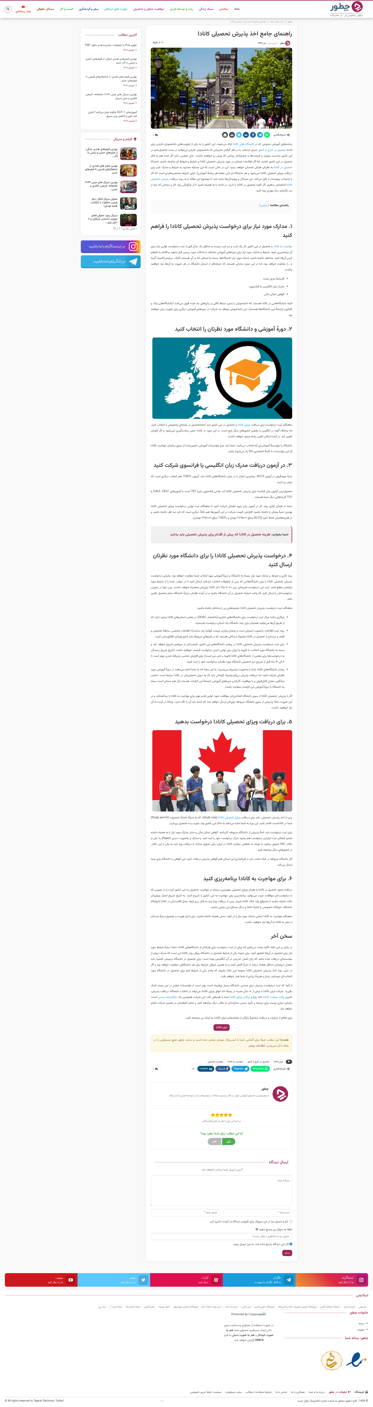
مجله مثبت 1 (116, 1307)
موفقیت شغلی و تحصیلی (148, 9)
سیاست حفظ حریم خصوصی (205, 1392)
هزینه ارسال (349, 1307)
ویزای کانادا (244, 425)
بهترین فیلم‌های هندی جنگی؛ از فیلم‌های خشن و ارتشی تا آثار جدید (111, 61)
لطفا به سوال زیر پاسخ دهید (275, 1229)
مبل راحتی (246, 1307)
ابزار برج (102, 1307)
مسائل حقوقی (45, 9)
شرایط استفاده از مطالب (259, 1392)
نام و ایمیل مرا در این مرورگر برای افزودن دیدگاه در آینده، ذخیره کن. (249, 1221)
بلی (229, 1141)
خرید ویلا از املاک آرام (211, 1307)
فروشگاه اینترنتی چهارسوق (186, 1307)
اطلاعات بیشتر (256, 1046)
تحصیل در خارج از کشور (272, 150)
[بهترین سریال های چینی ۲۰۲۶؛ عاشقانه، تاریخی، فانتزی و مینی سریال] (128, 187)
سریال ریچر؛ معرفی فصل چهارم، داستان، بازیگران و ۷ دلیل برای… (103, 219)
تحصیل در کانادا (283, 167)
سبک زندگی (206, 9)
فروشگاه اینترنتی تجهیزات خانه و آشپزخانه (297, 1307)
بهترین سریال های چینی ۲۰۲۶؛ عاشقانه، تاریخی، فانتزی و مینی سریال (111, 96)
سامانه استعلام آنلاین (330, 1307)
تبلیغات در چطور (338, 1392)
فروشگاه (359, 1392)
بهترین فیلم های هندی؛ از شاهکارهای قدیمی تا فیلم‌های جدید (111, 79)
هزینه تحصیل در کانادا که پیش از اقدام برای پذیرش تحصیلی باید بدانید (220, 534)
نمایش (264, 205)
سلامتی (223, 9)
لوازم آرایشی (149, 1307)
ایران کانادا (221, 1027)
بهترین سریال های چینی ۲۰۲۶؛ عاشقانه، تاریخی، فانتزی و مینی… (101, 186)
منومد (360, 1330)
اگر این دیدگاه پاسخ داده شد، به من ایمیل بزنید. (261, 1244)
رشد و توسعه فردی (181, 9)
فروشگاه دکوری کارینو (264, 1307)
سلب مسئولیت (233, 1392)
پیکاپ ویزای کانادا (240, 997)
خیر (214, 1141)
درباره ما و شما (317, 1392)
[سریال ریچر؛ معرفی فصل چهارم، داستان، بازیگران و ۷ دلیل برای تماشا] (128, 220)
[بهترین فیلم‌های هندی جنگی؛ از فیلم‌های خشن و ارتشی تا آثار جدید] (128, 154)
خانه (237, 9)
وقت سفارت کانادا (273, 997)
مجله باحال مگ (133, 1307)
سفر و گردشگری (88, 9)
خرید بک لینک (231, 1307)
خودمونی (363, 1307)
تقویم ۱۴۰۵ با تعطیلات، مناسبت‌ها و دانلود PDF (111, 45)
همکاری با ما (298, 1392)
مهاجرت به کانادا (283, 246)
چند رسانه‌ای (23, 11)
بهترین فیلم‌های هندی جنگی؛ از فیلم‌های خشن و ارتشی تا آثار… (102, 152)
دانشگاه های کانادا (243, 144)
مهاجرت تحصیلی (215, 1062)
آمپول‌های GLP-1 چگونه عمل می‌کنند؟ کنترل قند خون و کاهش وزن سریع (112, 114)
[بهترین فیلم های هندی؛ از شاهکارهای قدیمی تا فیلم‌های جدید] (128, 170)
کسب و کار (66, 9)
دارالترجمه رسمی (167, 997)
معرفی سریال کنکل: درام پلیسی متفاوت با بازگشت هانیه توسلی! (104, 202)
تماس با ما (281, 1392)
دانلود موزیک (164, 1307)
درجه (361, 1323)
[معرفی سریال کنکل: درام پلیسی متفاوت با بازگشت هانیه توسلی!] (128, 203)
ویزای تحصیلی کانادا (229, 817)
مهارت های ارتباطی (115, 9)
